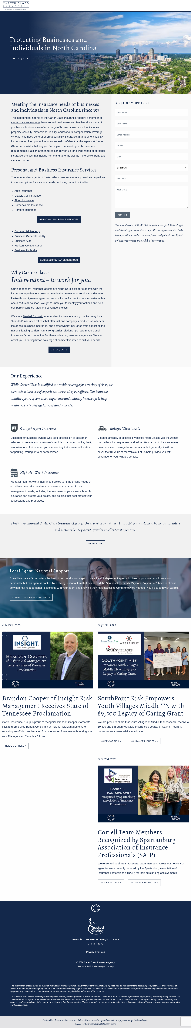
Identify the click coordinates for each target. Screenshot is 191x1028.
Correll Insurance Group (25, 122)
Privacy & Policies (95, 952)
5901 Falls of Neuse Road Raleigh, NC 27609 (95, 939)
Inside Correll (15, 746)
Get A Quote (20, 59)
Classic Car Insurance (27, 195)
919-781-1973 (95, 944)
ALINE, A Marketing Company (99, 966)
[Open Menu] (187, 5)
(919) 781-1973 (141, 225)
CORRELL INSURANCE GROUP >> (31, 597)
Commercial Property (27, 231)
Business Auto (22, 240)
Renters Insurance (25, 209)
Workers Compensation (28, 245)
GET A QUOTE (59, 350)
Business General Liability (29, 236)
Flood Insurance (24, 200)
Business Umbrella (25, 250)
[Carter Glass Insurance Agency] (15, 5)
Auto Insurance (23, 190)
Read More (95, 544)
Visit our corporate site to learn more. (98, 1024)
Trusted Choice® (33, 316)
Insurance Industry (143, 741)
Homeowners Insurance (28, 205)
